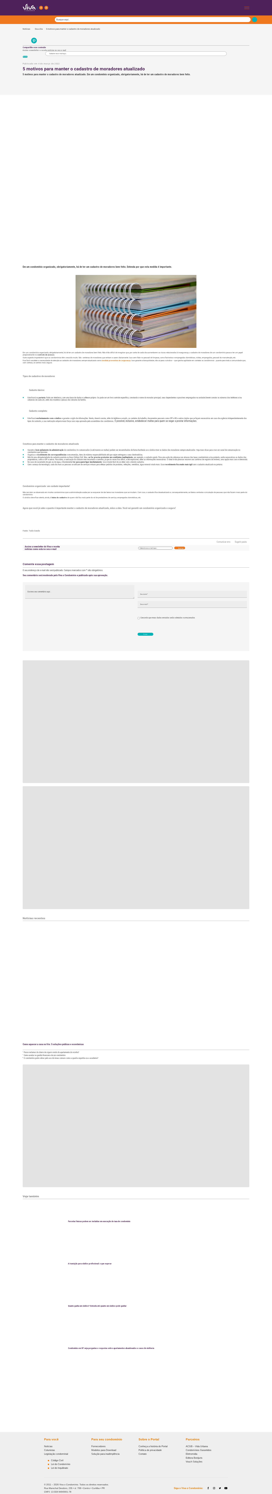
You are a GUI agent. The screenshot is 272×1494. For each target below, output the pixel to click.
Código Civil (57, 1460)
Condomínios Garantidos (198, 1450)
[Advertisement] (117, 1392)
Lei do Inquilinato (59, 1468)
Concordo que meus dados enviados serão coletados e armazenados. (167, 618)
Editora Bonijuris (194, 1457)
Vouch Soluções (194, 1461)
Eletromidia (191, 1454)
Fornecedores (98, 1446)
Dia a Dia (39, 29)
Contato (143, 1454)
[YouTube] (226, 1488)
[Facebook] (41, 8)
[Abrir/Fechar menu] (246, 8)
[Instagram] (46, 8)
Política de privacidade (150, 1450)
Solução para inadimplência (105, 1454)
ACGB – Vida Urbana (197, 1446)
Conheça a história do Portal (153, 1446)
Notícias (27, 29)
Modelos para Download (103, 1450)
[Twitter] (220, 1488)
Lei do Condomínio (60, 1464)
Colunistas (49, 1450)
